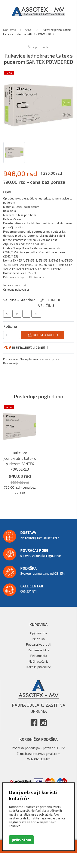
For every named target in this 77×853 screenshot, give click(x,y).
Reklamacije (10, 363)
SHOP (29, 29)
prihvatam (21, 839)
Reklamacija (38, 656)
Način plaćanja (29, 359)
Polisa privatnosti (38, 644)
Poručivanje (10, 359)
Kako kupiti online (38, 667)
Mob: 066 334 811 (39, 759)
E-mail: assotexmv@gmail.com (38, 753)
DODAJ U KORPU (45, 335)
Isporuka (38, 639)
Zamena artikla (38, 650)
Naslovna (10, 29)
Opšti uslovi (38, 633)
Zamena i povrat (50, 359)
